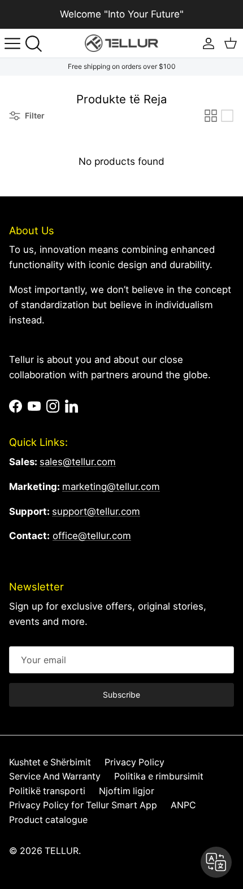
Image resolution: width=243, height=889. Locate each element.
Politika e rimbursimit (158, 776)
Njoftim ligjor (126, 791)
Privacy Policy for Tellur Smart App (83, 805)
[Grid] (211, 115)
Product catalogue (48, 819)
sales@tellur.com (78, 461)
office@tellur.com (92, 535)
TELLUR (62, 851)
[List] (227, 115)
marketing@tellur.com (111, 486)
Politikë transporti (47, 791)
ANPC (183, 805)
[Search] (37, 43)
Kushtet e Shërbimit (50, 762)
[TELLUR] (121, 43)
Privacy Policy (134, 762)
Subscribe (121, 694)
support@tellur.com (96, 511)
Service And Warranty (55, 776)
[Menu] (12, 43)
